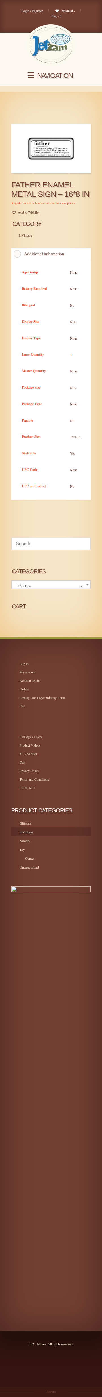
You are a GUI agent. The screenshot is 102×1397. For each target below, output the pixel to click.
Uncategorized (29, 867)
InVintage (26, 832)
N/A (73, 321)
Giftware (25, 823)
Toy (22, 849)
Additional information (44, 253)
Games (30, 858)
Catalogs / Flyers (31, 736)
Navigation (55, 75)
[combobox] (51, 585)
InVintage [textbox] (49, 586)
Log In (24, 663)
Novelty (25, 840)
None (73, 272)
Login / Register (32, 11)
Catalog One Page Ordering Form (42, 697)
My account (27, 672)
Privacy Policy (29, 770)
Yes (72, 453)
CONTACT (27, 787)
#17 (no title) (28, 753)
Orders (24, 689)
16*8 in (75, 437)
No (72, 305)
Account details (30, 680)
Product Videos (30, 745)
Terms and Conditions (34, 779)
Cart (22, 706)
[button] (25, 212)
